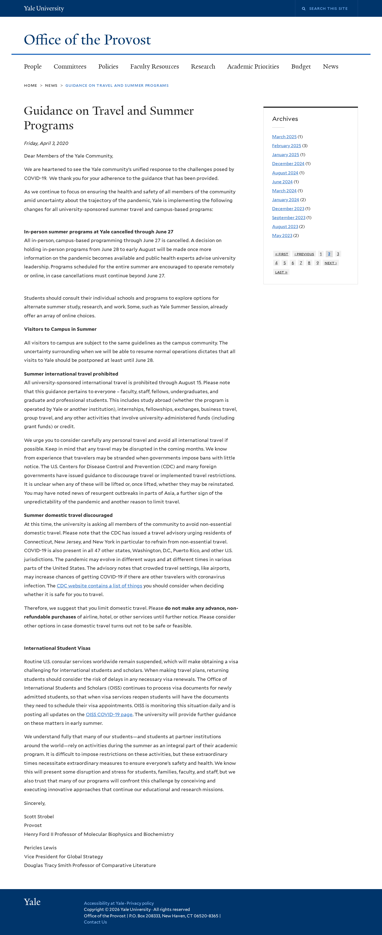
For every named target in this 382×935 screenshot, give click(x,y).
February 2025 (286, 145)
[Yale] (33, 902)
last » (281, 272)
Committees (70, 66)
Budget (301, 66)
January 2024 (285, 199)
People (33, 66)
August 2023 (285, 226)
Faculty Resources (154, 66)
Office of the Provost (89, 40)
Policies (108, 66)
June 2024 (282, 181)
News (330, 66)
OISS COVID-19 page (109, 714)
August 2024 (285, 172)
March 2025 (284, 136)
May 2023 (282, 235)
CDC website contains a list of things (99, 586)
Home (30, 85)
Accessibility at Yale (104, 903)
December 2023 (288, 208)
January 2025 (285, 154)
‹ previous (304, 253)
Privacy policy (140, 903)
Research (203, 66)
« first (282, 253)
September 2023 (288, 217)
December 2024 (288, 163)
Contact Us (95, 922)
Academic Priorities (253, 66)
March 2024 (284, 190)
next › (331, 262)
